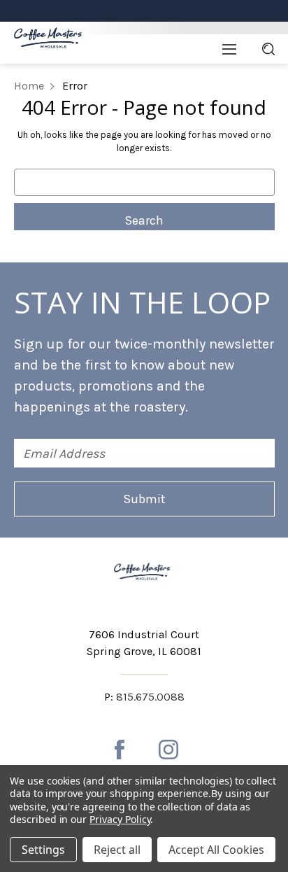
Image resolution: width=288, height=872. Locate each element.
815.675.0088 (150, 696)
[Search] (268, 49)
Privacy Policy (119, 819)
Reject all (117, 849)
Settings (43, 849)
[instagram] (168, 749)
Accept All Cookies (216, 849)
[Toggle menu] (229, 49)
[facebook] (119, 749)
